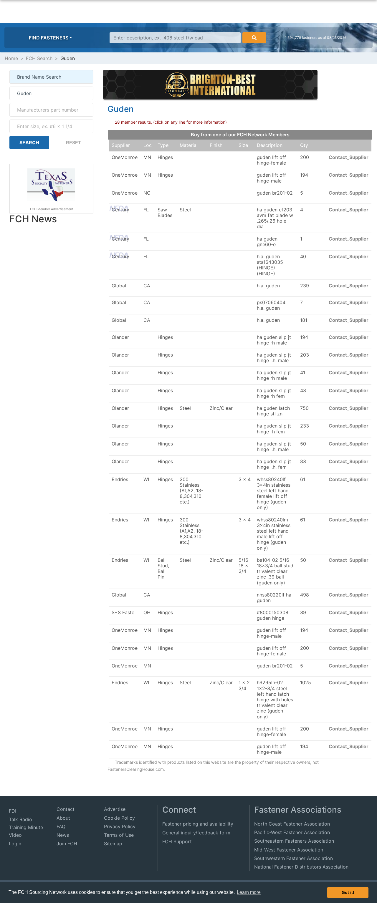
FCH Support (177, 841)
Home (11, 58)
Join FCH (67, 843)
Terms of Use (119, 835)
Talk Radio (20, 819)
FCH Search (39, 58)
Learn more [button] (249, 892)
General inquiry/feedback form (196, 833)
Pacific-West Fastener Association (292, 832)
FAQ (61, 826)
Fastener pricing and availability (197, 824)
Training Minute (26, 827)
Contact (66, 809)
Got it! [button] (348, 892)
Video (15, 835)
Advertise (114, 809)
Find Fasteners (48, 38)
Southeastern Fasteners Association (294, 841)
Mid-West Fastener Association (288, 850)
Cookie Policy (119, 818)
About (63, 818)
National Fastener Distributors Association (301, 867)
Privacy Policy (119, 826)
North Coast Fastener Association (292, 824)
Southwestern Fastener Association (293, 858)
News (63, 835)
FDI (12, 811)
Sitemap (113, 843)
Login (15, 843)
